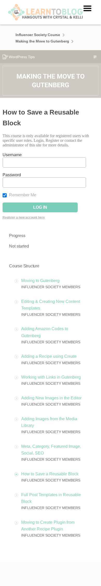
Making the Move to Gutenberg (42, 41)
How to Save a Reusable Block (49, 474)
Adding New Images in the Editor (51, 398)
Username (12, 155)
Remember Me (22, 195)
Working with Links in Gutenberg (51, 377)
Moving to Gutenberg (40, 280)
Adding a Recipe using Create (49, 356)
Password (12, 175)
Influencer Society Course (38, 35)
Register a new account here (24, 217)
